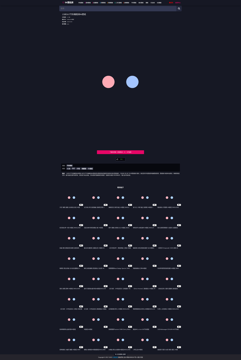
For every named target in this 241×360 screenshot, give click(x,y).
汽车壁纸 (69, 165)
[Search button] (179, 8)
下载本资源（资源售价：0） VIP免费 (120, 152)
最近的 (171, 2)
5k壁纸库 (115, 357)
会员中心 (178, 2)
